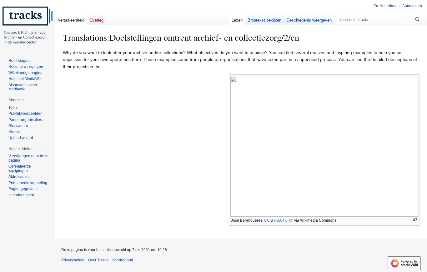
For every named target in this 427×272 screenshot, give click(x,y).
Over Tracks (98, 260)
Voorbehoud (122, 260)
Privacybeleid (72, 260)
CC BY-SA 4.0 (276, 220)
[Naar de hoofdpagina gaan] (28, 25)
